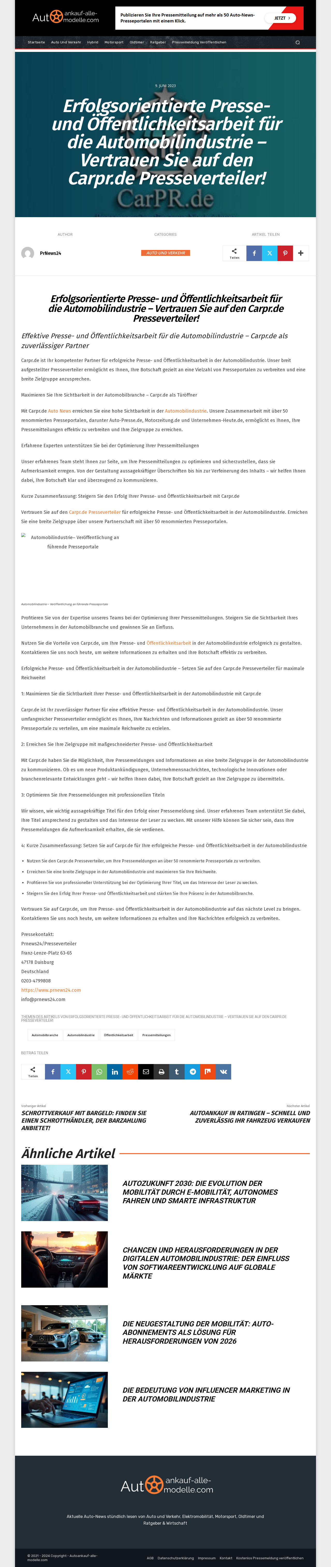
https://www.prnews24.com (51, 990)
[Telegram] (192, 1072)
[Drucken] (161, 1072)
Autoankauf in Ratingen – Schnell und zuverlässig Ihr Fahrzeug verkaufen (250, 1116)
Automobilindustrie (186, 411)
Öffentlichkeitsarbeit (169, 643)
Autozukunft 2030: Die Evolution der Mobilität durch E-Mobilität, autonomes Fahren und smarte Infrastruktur (199, 1192)
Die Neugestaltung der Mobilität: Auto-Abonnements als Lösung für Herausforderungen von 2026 (197, 1332)
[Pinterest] (285, 253)
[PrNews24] (30, 253)
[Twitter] (269, 253)
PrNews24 (50, 253)
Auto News (59, 411)
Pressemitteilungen (156, 1035)
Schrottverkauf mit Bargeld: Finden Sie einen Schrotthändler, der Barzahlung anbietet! (83, 1120)
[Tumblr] (177, 1072)
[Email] (146, 1072)
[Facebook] (254, 253)
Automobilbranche (45, 1035)
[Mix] (208, 1072)
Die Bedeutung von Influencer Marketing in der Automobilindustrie (205, 1394)
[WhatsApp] (99, 1072)
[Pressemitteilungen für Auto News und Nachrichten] (64, 18)
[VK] (223, 1072)
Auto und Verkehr (165, 252)
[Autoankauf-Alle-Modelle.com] (165, 1487)
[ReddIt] (130, 1072)
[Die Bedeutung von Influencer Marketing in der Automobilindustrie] (64, 1400)
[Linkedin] (115, 1072)
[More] (301, 253)
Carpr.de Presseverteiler (95, 512)
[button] (297, 42)
